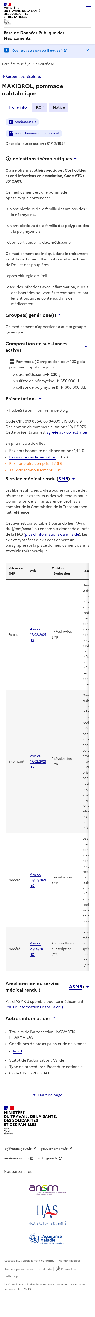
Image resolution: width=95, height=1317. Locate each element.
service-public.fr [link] (16, 1158)
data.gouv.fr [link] (47, 1158)
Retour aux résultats (23, 76)
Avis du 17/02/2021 (38, 632)
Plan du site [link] (44, 1269)
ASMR (75, 987)
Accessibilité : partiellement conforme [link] (29, 1261)
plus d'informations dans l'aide (52, 534)
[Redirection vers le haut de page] (76, 158)
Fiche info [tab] (18, 107)
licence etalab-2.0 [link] (15, 1289)
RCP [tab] (40, 107)
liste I (17, 1051)
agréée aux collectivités (67, 432)
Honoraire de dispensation (32, 457)
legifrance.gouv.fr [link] (18, 1148)
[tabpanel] (47, 600)
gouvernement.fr (54, 1148)
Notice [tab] (59, 107)
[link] (47, 35)
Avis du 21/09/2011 (38, 946)
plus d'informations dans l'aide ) (35, 1007)
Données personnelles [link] (18, 1269)
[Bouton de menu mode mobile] (88, 6)
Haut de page (50, 1095)
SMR (63, 478)
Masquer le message (87, 50)
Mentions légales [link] (69, 1261)
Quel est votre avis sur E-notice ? (37, 50)
